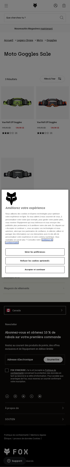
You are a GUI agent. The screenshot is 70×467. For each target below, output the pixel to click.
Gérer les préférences (35, 252)
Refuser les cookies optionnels (34, 260)
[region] (35, 233)
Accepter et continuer (35, 269)
